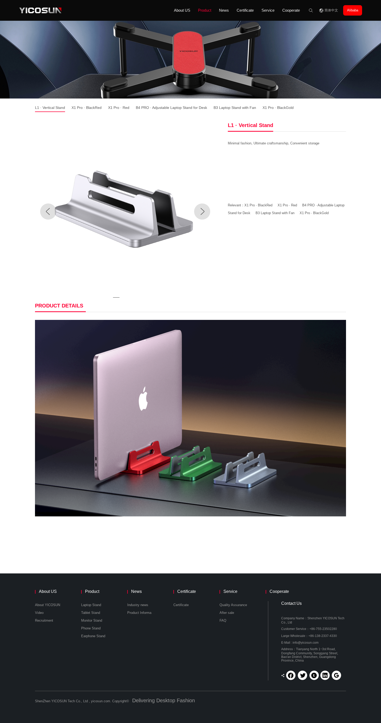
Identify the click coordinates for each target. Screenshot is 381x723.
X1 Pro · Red (118, 108)
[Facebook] (291, 675)
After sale (227, 613)
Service (268, 10)
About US (182, 10)
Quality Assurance (233, 605)
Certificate (245, 10)
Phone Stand (91, 628)
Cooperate (291, 10)
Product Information (142, 613)
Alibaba (352, 10)
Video (39, 613)
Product (204, 10)
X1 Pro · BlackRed (87, 108)
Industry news (137, 605)
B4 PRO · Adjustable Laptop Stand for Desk (171, 108)
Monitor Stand (91, 620)
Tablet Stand (90, 613)
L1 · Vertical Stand (50, 108)
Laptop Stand (91, 605)
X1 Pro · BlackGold (278, 108)
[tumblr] (313, 675)
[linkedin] (325, 675)
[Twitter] (302, 675)
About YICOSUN (47, 605)
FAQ (223, 620)
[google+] (336, 675)
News (224, 10)
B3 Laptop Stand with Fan (235, 108)
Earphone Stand (93, 636)
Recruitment (44, 620)
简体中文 (331, 10)
